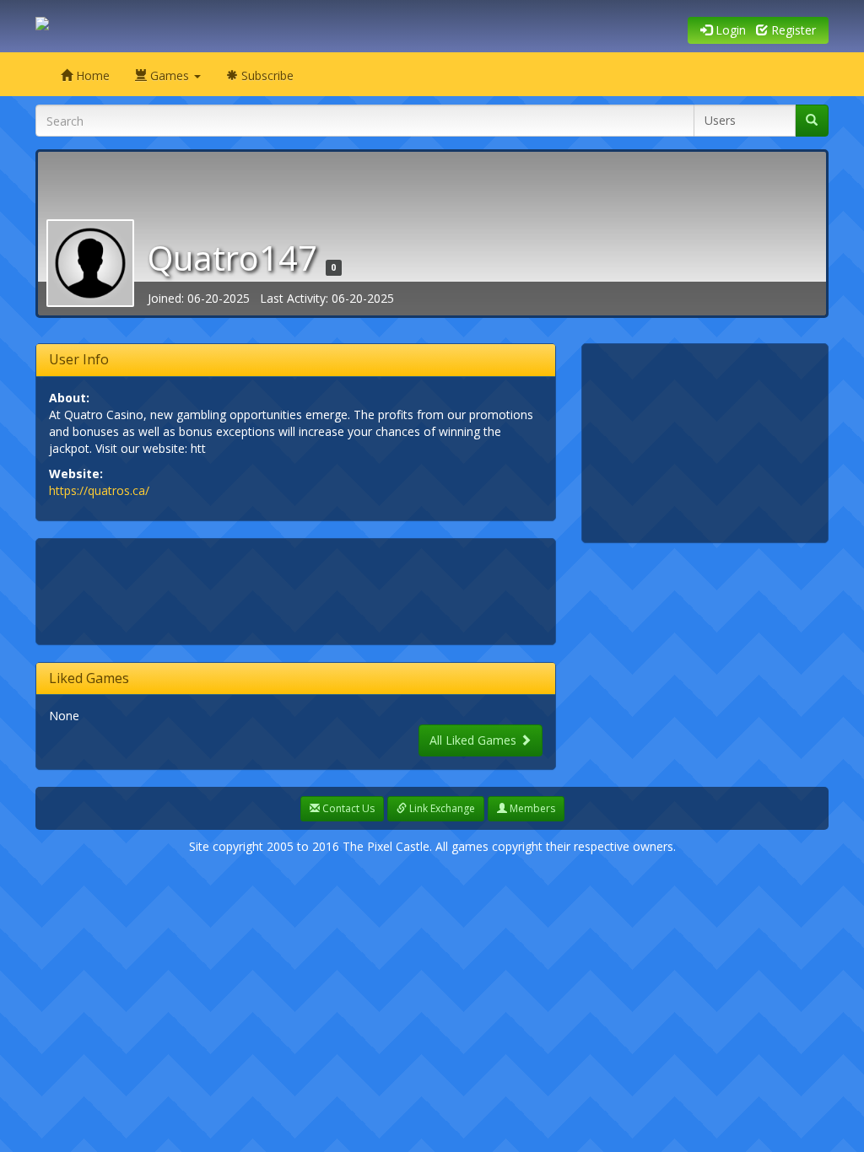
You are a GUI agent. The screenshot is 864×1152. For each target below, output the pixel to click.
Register (792, 30)
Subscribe (266, 75)
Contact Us (347, 808)
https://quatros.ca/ (99, 490)
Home (91, 75)
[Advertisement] (356, 589)
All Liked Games (474, 740)
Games (169, 75)
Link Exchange (441, 808)
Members (531, 808)
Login (729, 30)
